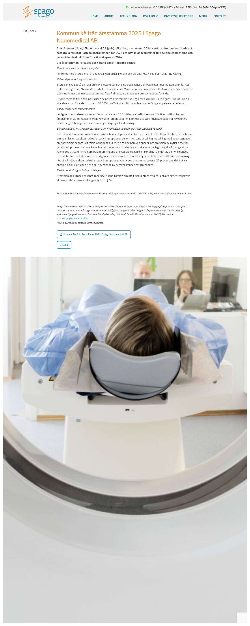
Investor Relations (178, 16)
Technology (128, 16)
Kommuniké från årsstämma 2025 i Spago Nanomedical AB (96, 234)
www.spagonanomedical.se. (73, 218)
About (109, 16)
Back (65, 245)
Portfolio (150, 16)
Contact (219, 16)
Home (94, 16)
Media (203, 16)
